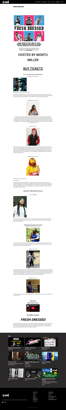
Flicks (34, 407)
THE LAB (34, 395)
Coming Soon (50, 392)
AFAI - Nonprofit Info (52, 396)
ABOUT (34, 396)
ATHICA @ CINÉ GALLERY (52, 399)
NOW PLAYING (35, 392)
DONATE (34, 393)
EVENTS (49, 395)
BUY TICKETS (33, 69)
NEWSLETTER (35, 399)
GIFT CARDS (50, 393)
